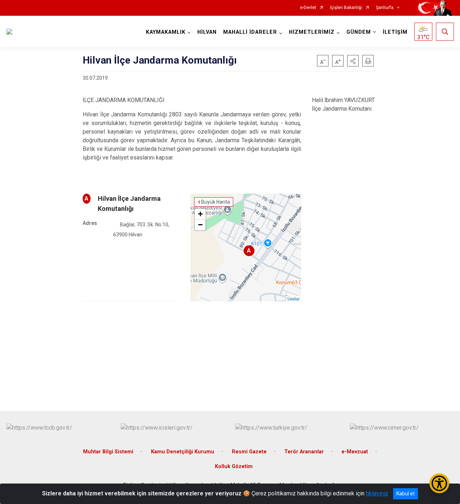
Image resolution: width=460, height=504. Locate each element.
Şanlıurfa (385, 7)
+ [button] (200, 213)
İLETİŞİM (395, 32)
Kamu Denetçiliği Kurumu (182, 452)
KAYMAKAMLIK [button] (165, 32)
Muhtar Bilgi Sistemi (108, 452)
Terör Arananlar (304, 452)
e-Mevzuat (354, 452)
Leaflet (293, 298)
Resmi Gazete (249, 452)
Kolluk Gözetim (234, 466)
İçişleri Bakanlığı (346, 7)
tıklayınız (377, 493)
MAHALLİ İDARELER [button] (250, 32)
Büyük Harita (215, 202)
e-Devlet (308, 7)
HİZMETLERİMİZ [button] (312, 32)
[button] (353, 60)
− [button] (200, 224)
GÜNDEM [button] (358, 32)
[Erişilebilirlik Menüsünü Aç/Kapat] (439, 483)
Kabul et (405, 493)
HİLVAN (207, 32)
